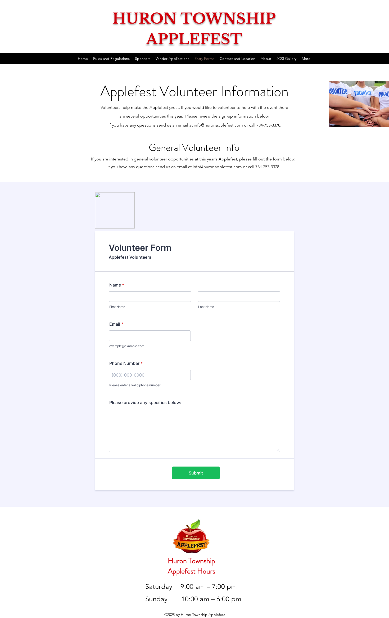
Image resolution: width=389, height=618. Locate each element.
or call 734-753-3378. (261, 166)
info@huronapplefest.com (218, 125)
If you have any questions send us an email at (150, 166)
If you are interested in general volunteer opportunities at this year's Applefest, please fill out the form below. (193, 159)
